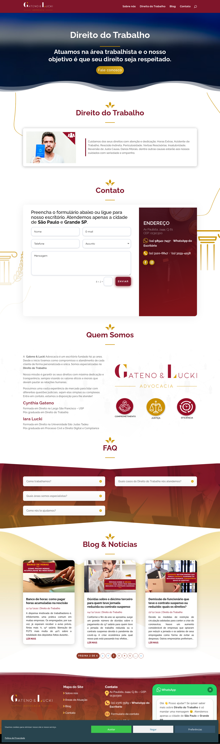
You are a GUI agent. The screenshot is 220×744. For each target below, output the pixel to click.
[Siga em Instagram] (151, 262)
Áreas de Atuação (76, 699)
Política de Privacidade (15, 738)
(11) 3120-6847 (158, 253)
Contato (185, 6)
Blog (173, 6)
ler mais (31, 638)
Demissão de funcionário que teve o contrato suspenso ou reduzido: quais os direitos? (168, 602)
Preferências (195, 729)
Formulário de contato (125, 714)
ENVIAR (123, 281)
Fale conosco (110, 70)
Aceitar (111, 729)
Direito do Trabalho (152, 6)
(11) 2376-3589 (120, 702)
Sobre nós (129, 6)
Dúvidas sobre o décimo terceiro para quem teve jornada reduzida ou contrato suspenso (110, 602)
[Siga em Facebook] (145, 262)
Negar (153, 729)
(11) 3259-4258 (181, 253)
